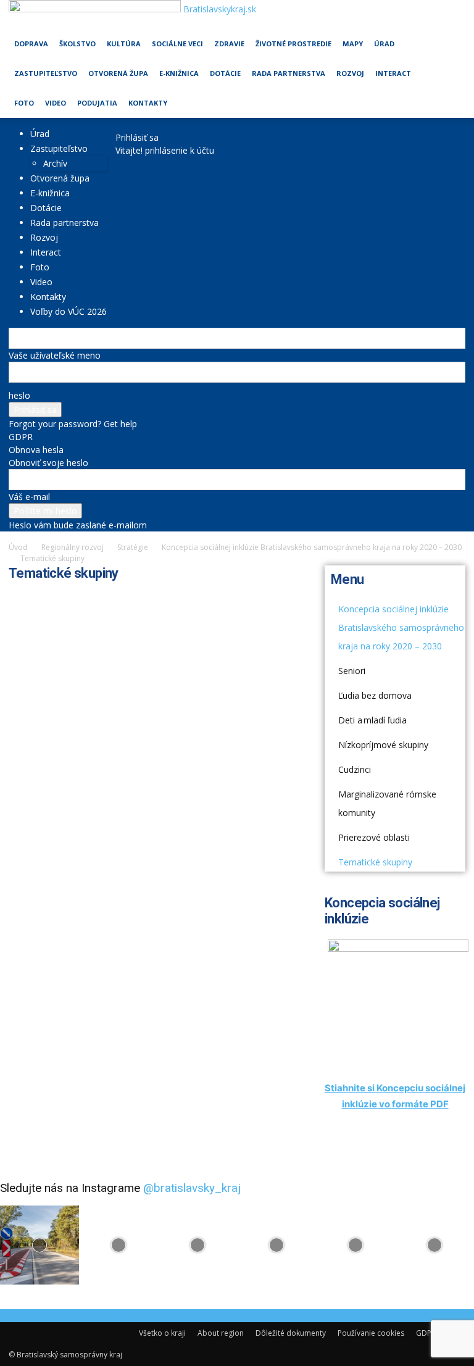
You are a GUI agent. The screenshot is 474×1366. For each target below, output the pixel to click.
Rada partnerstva (288, 73)
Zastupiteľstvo (45, 73)
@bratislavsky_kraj (192, 1188)
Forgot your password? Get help (73, 424)
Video (55, 102)
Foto (24, 102)
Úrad (384, 43)
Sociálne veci (177, 43)
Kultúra (124, 43)
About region (221, 1333)
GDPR (21, 437)
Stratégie (132, 547)
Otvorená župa (118, 73)
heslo (19, 395)
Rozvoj (350, 73)
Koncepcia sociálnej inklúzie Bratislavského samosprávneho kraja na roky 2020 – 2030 (312, 547)
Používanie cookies (371, 1333)
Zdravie (229, 43)
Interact (393, 73)
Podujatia (97, 102)
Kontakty (147, 102)
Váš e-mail (29, 496)
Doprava (31, 43)
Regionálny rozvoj (72, 547)
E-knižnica (179, 73)
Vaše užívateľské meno (55, 355)
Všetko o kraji (162, 1333)
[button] (450, 15)
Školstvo (77, 43)
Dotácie (225, 73)
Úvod (18, 547)
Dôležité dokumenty (291, 1333)
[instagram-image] (39, 1245)
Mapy (353, 43)
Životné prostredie (293, 43)
